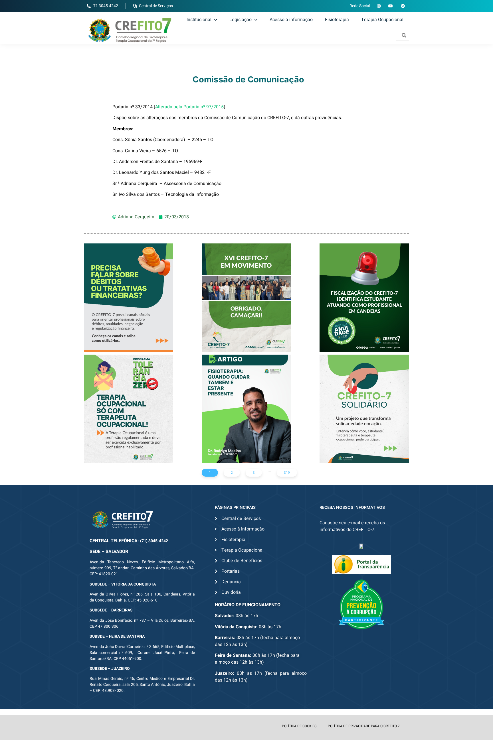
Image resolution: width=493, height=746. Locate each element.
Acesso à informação (291, 19)
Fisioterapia (337, 19)
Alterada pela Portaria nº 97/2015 (189, 106)
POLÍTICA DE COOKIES (299, 726)
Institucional (199, 19)
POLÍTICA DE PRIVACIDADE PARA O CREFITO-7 (364, 726)
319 (287, 472)
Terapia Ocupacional (382, 19)
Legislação (240, 19)
